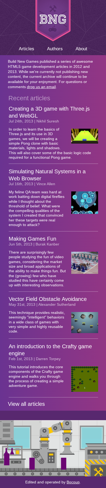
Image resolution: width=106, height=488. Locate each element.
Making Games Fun (32, 239)
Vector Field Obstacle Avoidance (48, 299)
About (81, 48)
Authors (55, 48)
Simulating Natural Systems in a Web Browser (47, 174)
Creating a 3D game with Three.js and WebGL (49, 112)
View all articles (26, 404)
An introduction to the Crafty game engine (50, 349)
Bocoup (73, 482)
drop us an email (41, 87)
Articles (26, 48)
